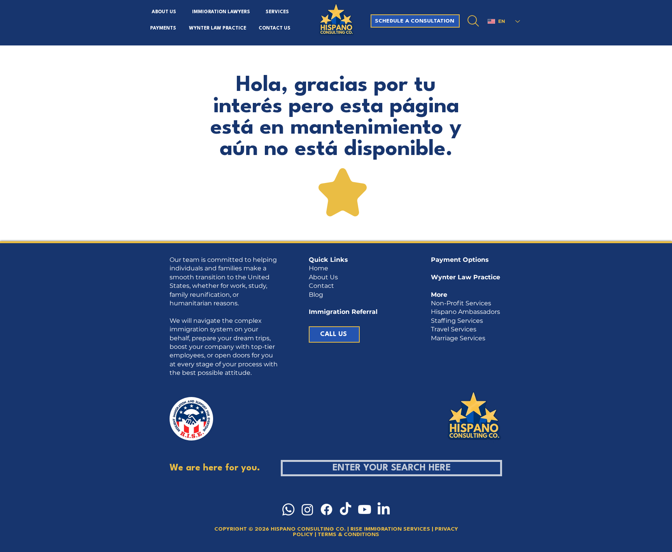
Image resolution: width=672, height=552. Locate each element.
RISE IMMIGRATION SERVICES (391, 529)
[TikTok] (345, 509)
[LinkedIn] (383, 509)
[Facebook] (326, 509)
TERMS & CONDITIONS (347, 534)
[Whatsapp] (288, 509)
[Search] (473, 21)
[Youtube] (364, 509)
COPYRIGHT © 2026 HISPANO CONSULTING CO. (280, 529)
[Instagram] (307, 509)
